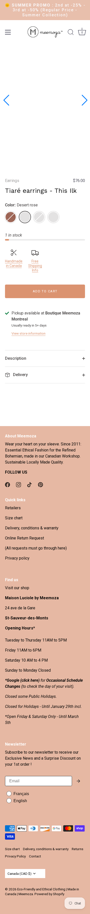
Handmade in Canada (13, 263)
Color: (21, 205)
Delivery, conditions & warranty (31, 528)
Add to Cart (45, 291)
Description (15, 358)
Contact (35, 856)
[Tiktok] (29, 484)
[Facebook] (7, 484)
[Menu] (8, 32)
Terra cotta (10, 217)
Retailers (13, 508)
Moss (53, 217)
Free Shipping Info (35, 265)
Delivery (20, 374)
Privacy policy (17, 558)
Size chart (13, 518)
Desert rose (24, 217)
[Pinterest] (40, 484)
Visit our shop (17, 587)
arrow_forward (78, 781)
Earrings (12, 180)
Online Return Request (24, 538)
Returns (77, 849)
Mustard (39, 217)
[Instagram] (18, 484)
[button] (5, 100)
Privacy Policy (15, 856)
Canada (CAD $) (20, 874)
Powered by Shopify (49, 894)
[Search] (70, 32)
